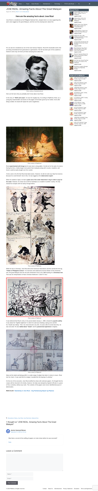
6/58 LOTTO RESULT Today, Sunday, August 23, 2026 (80, 78)
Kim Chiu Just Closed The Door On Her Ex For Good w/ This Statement (81, 61)
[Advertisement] (34, 35)
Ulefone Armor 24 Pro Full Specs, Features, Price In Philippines (80, 19)
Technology (57, 3)
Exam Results (35, 3)
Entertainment (46, 3)
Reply (9, 442)
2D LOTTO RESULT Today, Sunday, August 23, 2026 (80, 113)
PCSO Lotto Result (69, 3)
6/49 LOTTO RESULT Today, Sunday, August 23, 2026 (80, 83)
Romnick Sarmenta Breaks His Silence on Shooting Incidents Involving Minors (81, 55)
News (20, 3)
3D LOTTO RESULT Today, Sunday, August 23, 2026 (80, 108)
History (15, 418)
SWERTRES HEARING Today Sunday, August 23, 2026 (81, 118)
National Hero (35, 418)
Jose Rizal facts (27, 418)
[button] (79, 4)
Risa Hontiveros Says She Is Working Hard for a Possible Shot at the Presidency (80, 49)
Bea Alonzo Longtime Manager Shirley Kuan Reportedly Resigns (81, 67)
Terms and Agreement (86, 488)
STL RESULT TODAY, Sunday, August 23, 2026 (81, 98)
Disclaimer (76, 488)
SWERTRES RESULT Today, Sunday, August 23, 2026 (80, 88)
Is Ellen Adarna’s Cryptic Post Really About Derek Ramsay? (81, 31)
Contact (45, 488)
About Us (50, 488)
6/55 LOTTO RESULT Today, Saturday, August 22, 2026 (80, 123)
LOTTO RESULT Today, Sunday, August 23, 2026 (79, 103)
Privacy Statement (67, 488)
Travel (27, 3)
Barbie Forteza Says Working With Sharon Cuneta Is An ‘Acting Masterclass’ (80, 25)
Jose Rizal (20, 418)
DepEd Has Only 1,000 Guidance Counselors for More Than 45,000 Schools (81, 37)
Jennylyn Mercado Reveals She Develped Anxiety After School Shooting (81, 43)
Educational (26, 11)
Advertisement (58, 488)
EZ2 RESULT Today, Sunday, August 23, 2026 (80, 93)
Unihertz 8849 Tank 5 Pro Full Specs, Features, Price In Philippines (80, 13)
